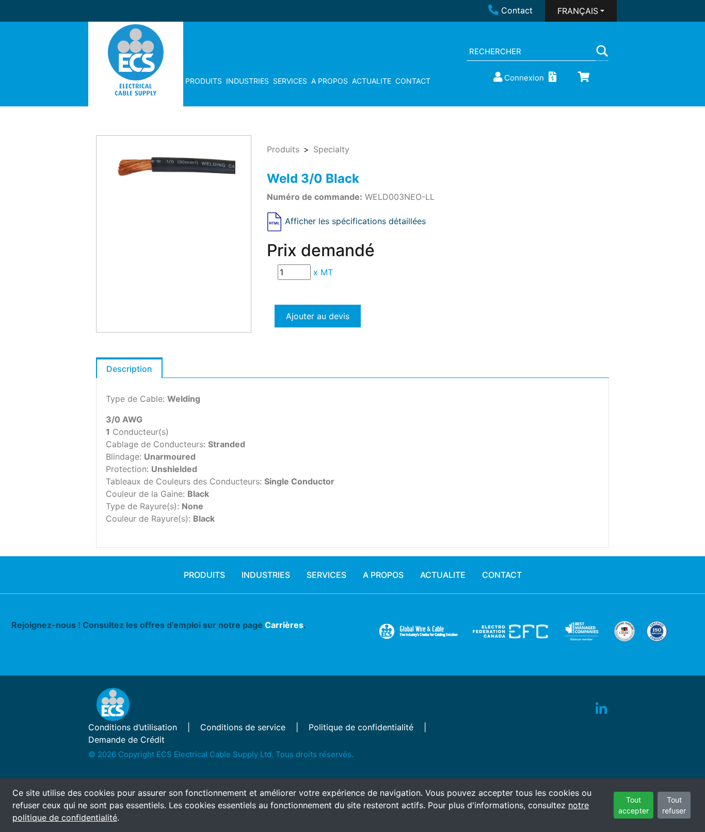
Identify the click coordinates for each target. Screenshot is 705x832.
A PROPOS (329, 80)
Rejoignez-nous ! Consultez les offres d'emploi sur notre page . (158, 625)
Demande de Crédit (126, 739)
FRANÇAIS (577, 11)
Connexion (524, 78)
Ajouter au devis (317, 316)
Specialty (331, 149)
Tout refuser (674, 805)
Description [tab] (129, 369)
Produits (283, 149)
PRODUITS (203, 80)
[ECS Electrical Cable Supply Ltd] (136, 60)
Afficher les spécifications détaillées (355, 221)
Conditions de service (242, 727)
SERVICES (290, 80)
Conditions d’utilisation (132, 727)
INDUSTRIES (247, 80)
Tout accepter (633, 805)
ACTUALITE (371, 80)
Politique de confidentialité (361, 727)
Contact (517, 10)
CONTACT (412, 80)
